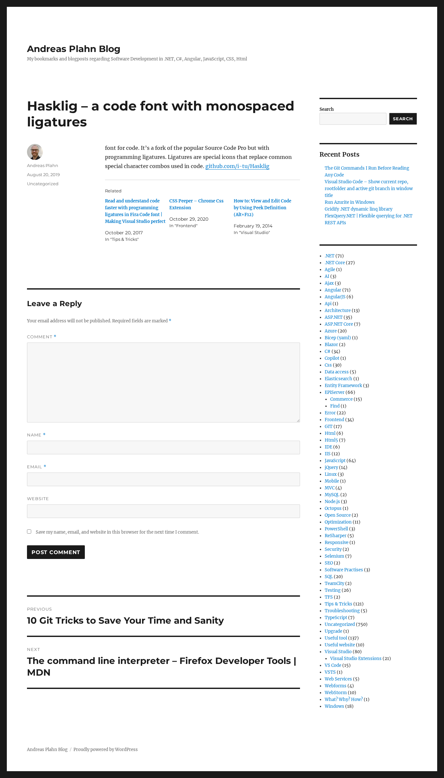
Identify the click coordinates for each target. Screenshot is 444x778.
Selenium (334, 556)
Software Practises (344, 570)
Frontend (334, 419)
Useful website (340, 645)
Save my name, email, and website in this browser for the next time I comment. (117, 532)
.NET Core (335, 263)
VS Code (333, 665)
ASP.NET (334, 317)
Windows (334, 706)
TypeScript (336, 617)
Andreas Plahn (42, 165)
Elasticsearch (338, 379)
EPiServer (335, 392)
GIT (329, 426)
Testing (333, 590)
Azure (331, 331)
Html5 (331, 440)
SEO (329, 563)
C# (328, 351)
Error (330, 413)
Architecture (338, 310)
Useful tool (336, 638)
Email (36, 467)
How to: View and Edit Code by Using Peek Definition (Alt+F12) (262, 207)
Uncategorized (43, 183)
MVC (329, 488)
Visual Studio (338, 652)
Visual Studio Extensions (356, 658)
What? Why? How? (344, 699)
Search (327, 109)
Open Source (338, 515)
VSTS (330, 672)
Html (330, 433)
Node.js (332, 501)
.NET (329, 256)
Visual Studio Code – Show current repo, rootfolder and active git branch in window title (369, 188)
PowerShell (336, 529)
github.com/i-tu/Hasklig (237, 166)
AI (327, 276)
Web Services (338, 679)
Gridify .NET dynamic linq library (358, 209)
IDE (328, 447)
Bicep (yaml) (338, 338)
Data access (337, 372)
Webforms (335, 686)
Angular (333, 290)
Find (335, 406)
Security (333, 549)
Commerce (341, 399)
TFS (329, 597)
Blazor (331, 344)
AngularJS (335, 297)
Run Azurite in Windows (350, 202)
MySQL (332, 495)
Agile (330, 269)
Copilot (332, 358)
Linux (331, 474)
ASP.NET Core (339, 324)
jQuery (331, 467)
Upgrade (333, 631)
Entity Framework (343, 385)
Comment (42, 337)
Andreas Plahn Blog (74, 48)
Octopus (333, 508)
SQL (329, 576)
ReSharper (335, 535)
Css (328, 365)
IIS (328, 454)
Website (38, 498)
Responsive (336, 542)
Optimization (338, 522)
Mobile (332, 481)
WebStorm (336, 692)
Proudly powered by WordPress (105, 749)
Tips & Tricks (338, 604)
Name (36, 435)
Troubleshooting (342, 611)
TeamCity (334, 583)
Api (328, 303)
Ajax (329, 283)
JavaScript (335, 460)
